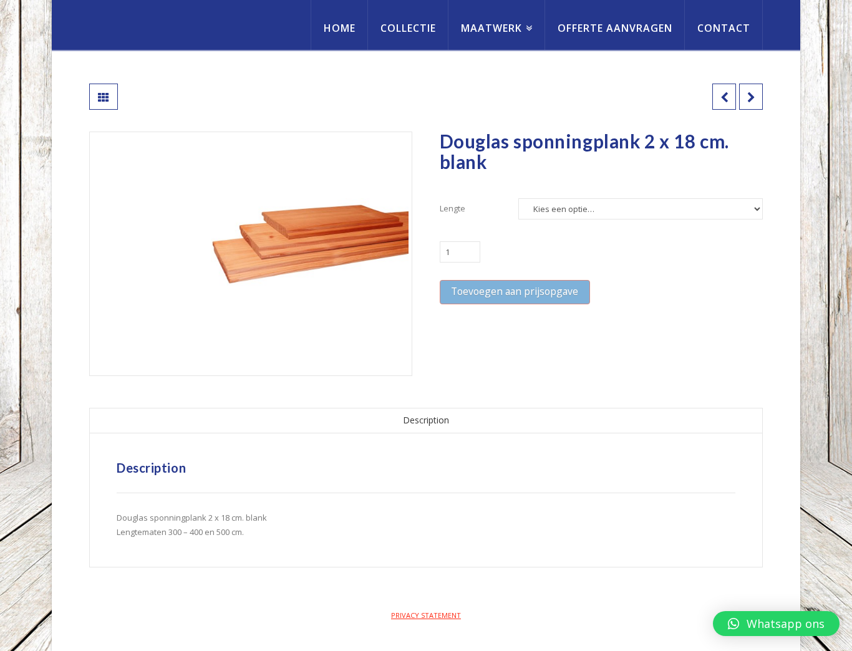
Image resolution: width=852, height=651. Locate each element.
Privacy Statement (426, 615)
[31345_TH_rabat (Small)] (250, 254)
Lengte (452, 208)
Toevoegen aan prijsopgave (514, 291)
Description (426, 420)
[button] (776, 623)
